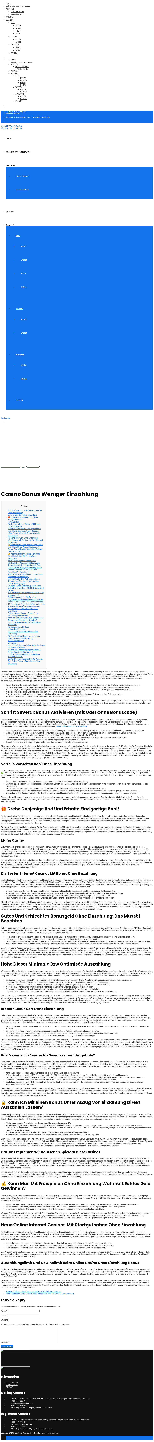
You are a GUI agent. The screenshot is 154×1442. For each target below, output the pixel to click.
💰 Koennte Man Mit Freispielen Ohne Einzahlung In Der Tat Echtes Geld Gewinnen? (24, 556)
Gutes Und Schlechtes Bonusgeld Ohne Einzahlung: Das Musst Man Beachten (24, 530)
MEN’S (18, 25)
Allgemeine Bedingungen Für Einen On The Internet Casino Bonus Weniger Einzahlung (25, 600)
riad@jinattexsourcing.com (21, 1424)
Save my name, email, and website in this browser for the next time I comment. (37, 1324)
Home (8, 3)
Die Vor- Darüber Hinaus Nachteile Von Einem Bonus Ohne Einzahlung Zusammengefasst (24, 638)
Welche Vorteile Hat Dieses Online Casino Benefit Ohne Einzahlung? (25, 575)
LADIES (18, 28)
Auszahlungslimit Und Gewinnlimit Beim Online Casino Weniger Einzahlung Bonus (25, 566)
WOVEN (14, 36)
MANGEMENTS (17, 14)
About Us (10, 9)
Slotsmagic (12, 643)
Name (4, 1311)
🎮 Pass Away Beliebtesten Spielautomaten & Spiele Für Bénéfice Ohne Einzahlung (26, 605)
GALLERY (9, 20)
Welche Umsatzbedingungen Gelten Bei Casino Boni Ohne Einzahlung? (24, 651)
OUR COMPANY (17, 11)
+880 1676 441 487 (18, 1422)
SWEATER (15, 45)
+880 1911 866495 (13, 113)
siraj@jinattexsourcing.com (16, 111)
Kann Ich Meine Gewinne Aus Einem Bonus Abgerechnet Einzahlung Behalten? (26, 619)
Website (4, 1320)
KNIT (13, 22)
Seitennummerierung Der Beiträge (22, 597)
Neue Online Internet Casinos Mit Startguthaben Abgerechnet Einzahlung (24, 562)
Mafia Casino (13, 522)
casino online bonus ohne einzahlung (71, 726)
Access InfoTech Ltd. (50, 1433)
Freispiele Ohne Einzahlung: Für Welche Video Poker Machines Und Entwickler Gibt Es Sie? (26, 588)
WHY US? (10, 17)
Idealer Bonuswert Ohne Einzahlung (23, 538)
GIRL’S (18, 33)
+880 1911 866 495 (18, 1401)
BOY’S (18, 31)
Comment (5, 1342)
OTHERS (14, 53)
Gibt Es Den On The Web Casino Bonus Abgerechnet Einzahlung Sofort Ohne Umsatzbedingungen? (24, 581)
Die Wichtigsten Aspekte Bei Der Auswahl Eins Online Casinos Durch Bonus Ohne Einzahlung (25, 661)
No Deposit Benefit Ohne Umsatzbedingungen (18, 628)
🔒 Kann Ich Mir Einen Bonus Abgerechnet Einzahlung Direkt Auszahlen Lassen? (25, 546)
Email (4, 1315)
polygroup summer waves (18, 6)
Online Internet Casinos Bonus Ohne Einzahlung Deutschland (23, 614)
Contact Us (5, 418)
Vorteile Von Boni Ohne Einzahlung (22, 515)
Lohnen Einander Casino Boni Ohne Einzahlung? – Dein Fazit (22, 571)
